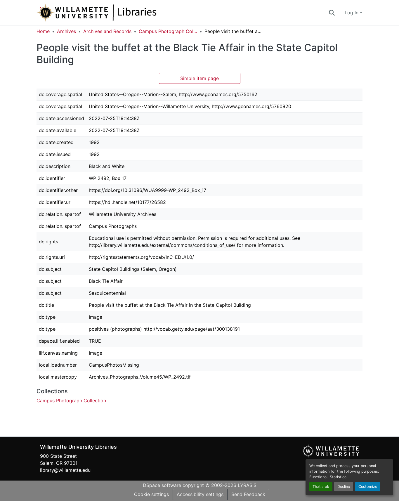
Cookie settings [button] (151, 494)
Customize (367, 486)
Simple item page (199, 78)
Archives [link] (66, 31)
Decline (343, 486)
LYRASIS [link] (247, 485)
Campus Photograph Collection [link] (168, 31)
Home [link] (43, 31)
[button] (116, 12)
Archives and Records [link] (107, 31)
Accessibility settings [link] (200, 494)
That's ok (321, 486)
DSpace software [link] (162, 485)
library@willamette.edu (65, 470)
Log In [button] (352, 12)
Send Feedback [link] (248, 494)
